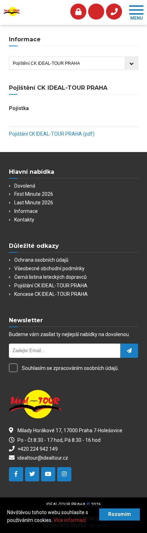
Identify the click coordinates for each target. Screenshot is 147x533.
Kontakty (24, 220)
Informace (26, 211)
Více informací (70, 520)
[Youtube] (48, 474)
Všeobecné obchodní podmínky (49, 268)
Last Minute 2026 (33, 202)
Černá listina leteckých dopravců (50, 277)
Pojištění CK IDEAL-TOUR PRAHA (50, 285)
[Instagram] (64, 474)
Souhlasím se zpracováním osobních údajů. (70, 368)
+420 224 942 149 (37, 449)
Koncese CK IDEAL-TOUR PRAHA (51, 294)
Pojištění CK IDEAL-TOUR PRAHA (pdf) (52, 134)
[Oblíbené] (96, 12)
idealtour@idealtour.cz (42, 458)
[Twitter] (32, 474)
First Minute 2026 (33, 194)
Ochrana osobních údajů (41, 260)
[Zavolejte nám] (114, 12)
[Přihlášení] (78, 12)
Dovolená (24, 186)
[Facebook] (16, 474)
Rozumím (119, 514)
